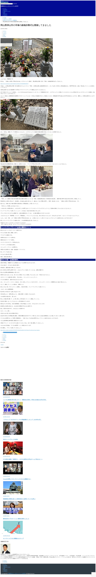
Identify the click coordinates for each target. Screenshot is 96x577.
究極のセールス (6, 11)
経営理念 (5, 9)
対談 (4, 12)
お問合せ (5, 15)
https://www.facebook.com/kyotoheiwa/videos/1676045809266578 (14, 83)
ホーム (4, 8)
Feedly (2, 344)
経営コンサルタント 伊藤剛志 (10, 332)
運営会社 (5, 14)
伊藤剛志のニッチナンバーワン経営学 (9, 6)
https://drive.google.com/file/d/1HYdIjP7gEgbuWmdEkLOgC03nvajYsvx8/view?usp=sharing (20, 330)
